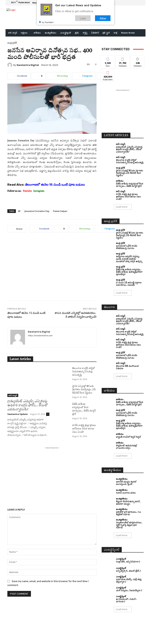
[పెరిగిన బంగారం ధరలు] (108, 491)
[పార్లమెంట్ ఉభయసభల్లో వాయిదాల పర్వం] (108, 445)
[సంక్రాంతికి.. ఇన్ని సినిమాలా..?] (108, 560)
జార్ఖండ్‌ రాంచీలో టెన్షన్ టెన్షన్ (128, 437)
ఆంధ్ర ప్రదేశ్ (12, 42)
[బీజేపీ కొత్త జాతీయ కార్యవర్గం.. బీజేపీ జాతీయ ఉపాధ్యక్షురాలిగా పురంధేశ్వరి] (108, 269)
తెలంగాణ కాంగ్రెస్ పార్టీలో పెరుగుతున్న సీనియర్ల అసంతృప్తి (83, 371)
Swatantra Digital (28, 65)
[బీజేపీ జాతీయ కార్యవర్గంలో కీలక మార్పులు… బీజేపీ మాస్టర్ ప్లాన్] (62, 407)
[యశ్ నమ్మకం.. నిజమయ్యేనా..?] (108, 589)
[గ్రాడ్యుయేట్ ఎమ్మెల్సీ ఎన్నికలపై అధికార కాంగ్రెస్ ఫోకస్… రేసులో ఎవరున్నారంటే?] (28, 382)
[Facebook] (127, 3)
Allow (103, 18)
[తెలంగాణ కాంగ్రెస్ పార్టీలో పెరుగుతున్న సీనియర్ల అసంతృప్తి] (62, 372)
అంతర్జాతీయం (122, 479)
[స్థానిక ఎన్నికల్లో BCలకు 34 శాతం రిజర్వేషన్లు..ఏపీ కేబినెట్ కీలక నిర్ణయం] (62, 390)
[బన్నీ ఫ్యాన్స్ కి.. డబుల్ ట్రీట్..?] (108, 569)
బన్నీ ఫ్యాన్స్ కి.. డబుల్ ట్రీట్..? (128, 571)
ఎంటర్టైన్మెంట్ (121, 559)
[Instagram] (132, 3)
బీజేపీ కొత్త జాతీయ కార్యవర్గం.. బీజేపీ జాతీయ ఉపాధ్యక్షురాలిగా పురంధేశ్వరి (129, 272)
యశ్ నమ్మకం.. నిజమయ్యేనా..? (129, 591)
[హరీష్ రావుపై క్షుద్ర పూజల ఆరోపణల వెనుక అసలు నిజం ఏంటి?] (62, 429)
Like (108, 58)
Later (83, 18)
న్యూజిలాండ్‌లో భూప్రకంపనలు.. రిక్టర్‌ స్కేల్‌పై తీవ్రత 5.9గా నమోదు (129, 525)
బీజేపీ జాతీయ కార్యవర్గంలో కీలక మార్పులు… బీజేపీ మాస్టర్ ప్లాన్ (129, 403)
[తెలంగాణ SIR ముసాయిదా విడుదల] (108, 365)
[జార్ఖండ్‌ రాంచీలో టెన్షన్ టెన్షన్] (108, 435)
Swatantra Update (17, 414)
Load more (121, 206)
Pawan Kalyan (60, 211)
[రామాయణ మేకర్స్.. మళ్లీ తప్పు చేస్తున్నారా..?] (108, 578)
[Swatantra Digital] (10, 65)
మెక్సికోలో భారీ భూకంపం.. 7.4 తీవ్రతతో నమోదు (128, 513)
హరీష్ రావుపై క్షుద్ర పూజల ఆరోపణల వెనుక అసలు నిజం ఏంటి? (84, 428)
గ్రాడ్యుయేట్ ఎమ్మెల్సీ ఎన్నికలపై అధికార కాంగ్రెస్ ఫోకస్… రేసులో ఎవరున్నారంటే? (27, 405)
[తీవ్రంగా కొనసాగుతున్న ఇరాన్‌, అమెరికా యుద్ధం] (108, 501)
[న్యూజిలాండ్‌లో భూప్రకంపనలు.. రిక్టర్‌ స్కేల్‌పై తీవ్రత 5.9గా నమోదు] (108, 522)
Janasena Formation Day (36, 211)
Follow (122, 58)
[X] (136, 3)
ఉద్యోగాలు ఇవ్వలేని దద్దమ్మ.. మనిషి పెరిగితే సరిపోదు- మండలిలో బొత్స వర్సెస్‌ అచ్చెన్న (129, 259)
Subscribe (107, 71)
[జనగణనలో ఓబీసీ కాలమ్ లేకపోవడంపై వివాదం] (108, 245)
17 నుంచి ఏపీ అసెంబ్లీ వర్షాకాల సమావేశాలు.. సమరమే (129, 284)
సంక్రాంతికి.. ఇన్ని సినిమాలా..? (128, 562)
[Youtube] (140, 3)
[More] (101, 76)
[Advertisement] (51, 269)
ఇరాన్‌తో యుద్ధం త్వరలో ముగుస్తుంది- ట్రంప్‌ (126, 483)
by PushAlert (47, 22)
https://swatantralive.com (40, 336)
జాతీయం (120, 181)
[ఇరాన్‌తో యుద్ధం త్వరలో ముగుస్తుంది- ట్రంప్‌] (108, 481)
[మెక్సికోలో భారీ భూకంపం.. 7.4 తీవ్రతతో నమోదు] (108, 511)
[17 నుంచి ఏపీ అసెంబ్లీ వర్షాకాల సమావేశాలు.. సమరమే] (108, 282)
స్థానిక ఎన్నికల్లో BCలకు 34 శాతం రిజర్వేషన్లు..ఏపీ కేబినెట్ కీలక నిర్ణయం (84, 389)
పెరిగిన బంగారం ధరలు (126, 493)
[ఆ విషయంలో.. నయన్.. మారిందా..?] (108, 598)
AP (19, 211)
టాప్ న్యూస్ (12, 395)
